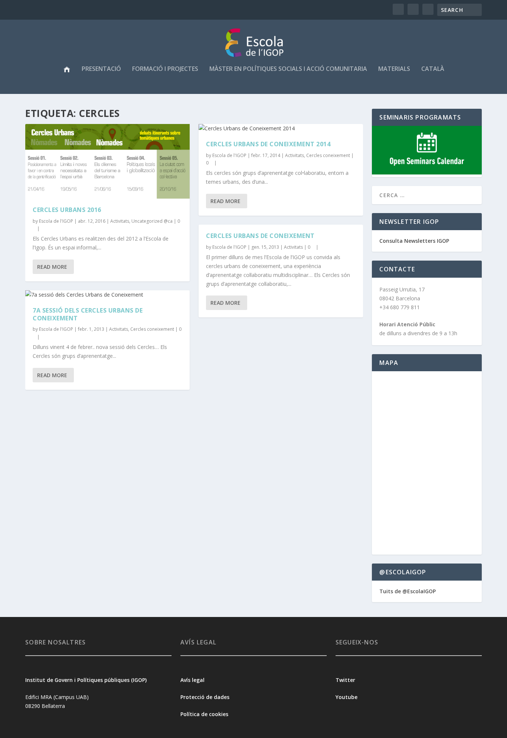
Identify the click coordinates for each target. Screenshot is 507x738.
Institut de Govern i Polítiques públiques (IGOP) (86, 679)
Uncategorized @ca (152, 221)
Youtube (347, 697)
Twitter (345, 679)
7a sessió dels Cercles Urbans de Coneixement (88, 314)
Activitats (119, 221)
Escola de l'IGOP (56, 221)
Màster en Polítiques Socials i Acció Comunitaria (288, 69)
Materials (394, 69)
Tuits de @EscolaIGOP (407, 591)
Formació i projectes (165, 69)
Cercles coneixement (152, 329)
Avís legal (192, 679)
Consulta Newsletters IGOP (414, 240)
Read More (52, 266)
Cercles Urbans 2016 (67, 210)
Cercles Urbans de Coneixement (260, 236)
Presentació (101, 69)
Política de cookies (204, 714)
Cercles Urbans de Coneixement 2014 (268, 144)
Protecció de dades (204, 697)
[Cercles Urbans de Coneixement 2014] (281, 128)
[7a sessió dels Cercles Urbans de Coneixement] (107, 294)
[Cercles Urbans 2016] (107, 161)
